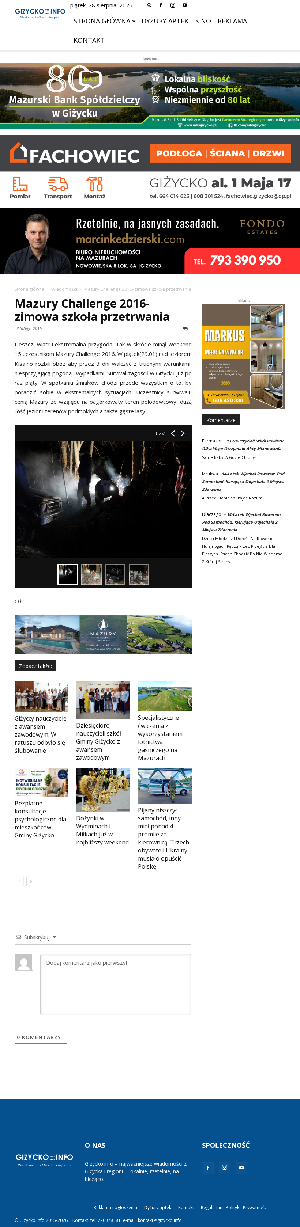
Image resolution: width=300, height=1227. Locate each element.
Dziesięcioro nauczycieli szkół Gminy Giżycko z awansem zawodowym (98, 741)
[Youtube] (184, 5)
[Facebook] (160, 5)
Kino (203, 20)
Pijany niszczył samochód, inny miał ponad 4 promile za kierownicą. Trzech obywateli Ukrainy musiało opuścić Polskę (163, 838)
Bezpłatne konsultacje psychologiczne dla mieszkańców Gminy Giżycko (40, 819)
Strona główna (102, 20)
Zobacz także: (35, 665)
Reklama (232, 20)
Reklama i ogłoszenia (115, 1207)
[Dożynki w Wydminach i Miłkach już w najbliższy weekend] (103, 790)
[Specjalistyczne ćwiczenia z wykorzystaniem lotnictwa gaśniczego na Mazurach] (165, 696)
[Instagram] (172, 5)
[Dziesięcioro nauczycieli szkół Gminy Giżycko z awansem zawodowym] (103, 700)
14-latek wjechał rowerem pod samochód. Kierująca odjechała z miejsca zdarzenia (243, 481)
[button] (149, 5)
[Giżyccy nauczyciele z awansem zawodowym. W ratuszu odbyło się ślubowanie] (41, 696)
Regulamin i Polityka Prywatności (234, 1207)
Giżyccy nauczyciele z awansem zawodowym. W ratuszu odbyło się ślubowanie (41, 734)
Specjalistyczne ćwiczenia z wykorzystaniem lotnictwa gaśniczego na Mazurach (160, 738)
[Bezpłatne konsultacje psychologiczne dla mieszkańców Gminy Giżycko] (41, 782)
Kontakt (89, 40)
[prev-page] (19, 881)
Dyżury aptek (165, 20)
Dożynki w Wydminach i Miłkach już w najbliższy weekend (102, 830)
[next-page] (30, 881)
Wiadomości (64, 289)
